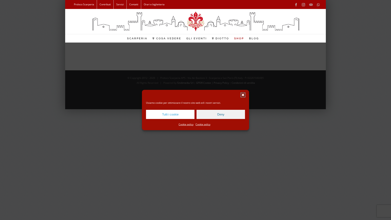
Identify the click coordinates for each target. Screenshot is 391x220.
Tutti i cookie (170, 114)
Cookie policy (186, 124)
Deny (220, 114)
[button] (243, 95)
